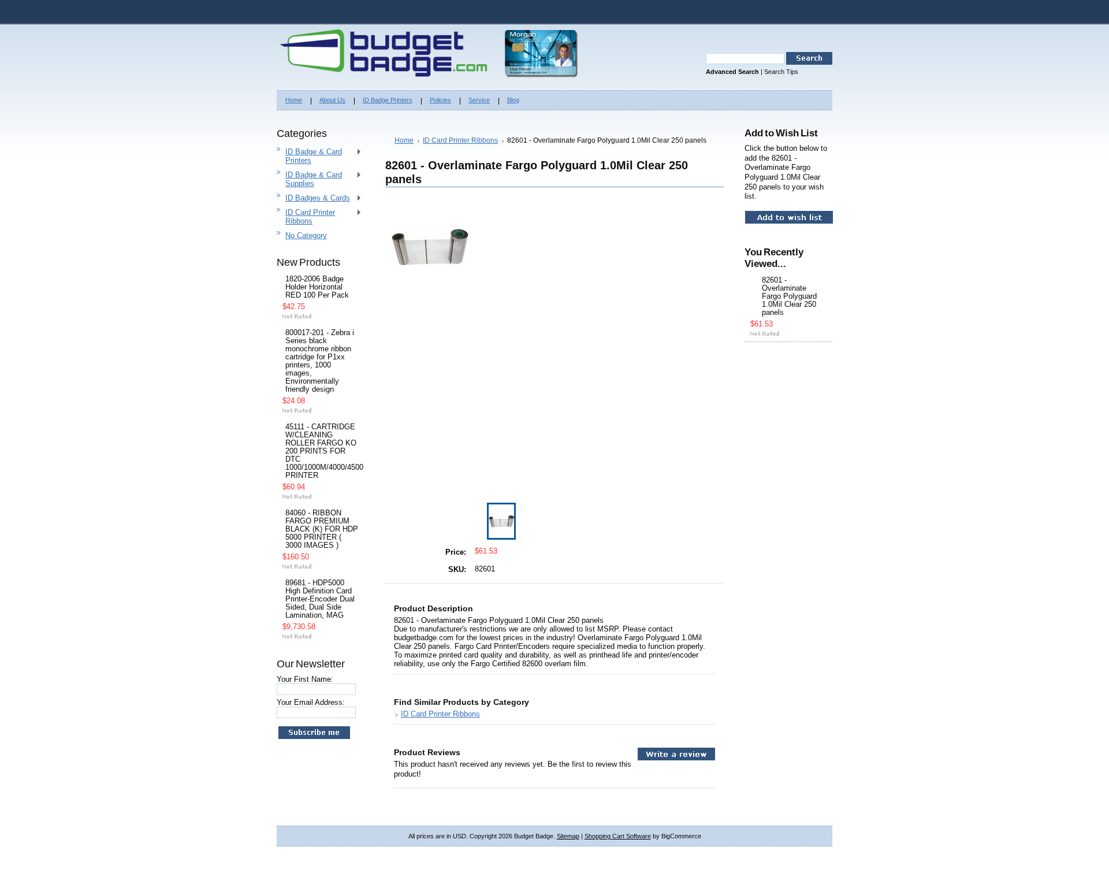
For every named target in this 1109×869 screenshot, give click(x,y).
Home (404, 140)
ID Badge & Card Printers (309, 156)
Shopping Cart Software (618, 836)
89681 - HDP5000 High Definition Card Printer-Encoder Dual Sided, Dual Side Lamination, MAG (320, 599)
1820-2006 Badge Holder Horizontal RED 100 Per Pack (317, 287)
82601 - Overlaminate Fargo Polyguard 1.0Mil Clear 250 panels (789, 296)
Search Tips (781, 71)
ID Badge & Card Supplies (309, 179)
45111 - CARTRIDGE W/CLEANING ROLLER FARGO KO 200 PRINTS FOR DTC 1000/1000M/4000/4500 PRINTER (322, 451)
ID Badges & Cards (313, 198)
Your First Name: (305, 679)
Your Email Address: (311, 702)
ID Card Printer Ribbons (306, 216)
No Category (306, 235)
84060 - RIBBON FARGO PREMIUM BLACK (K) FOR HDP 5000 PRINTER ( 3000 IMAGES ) (321, 529)
